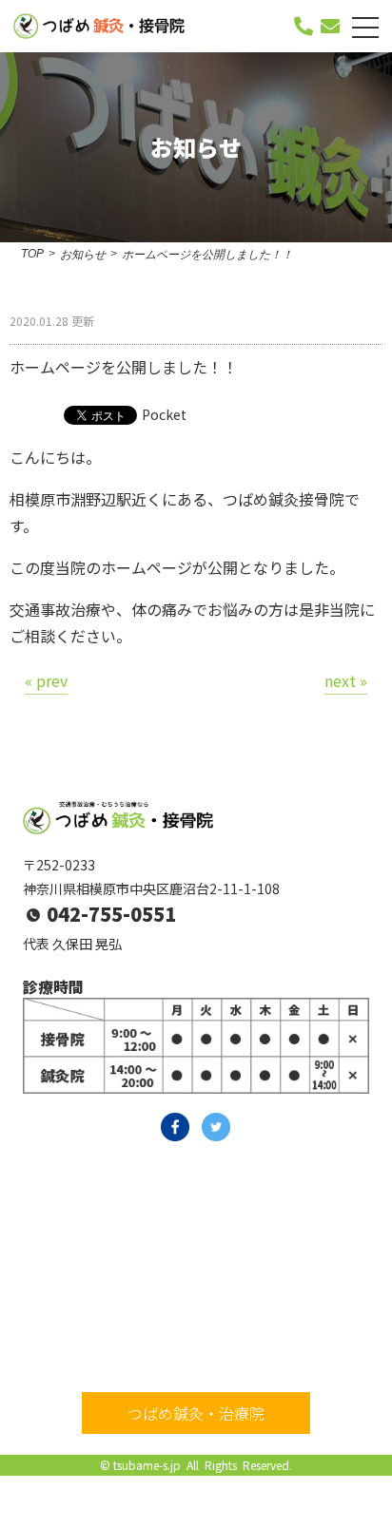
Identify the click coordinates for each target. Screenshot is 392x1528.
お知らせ (83, 254)
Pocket (164, 414)
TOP (32, 253)
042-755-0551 (111, 914)
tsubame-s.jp (147, 1465)
